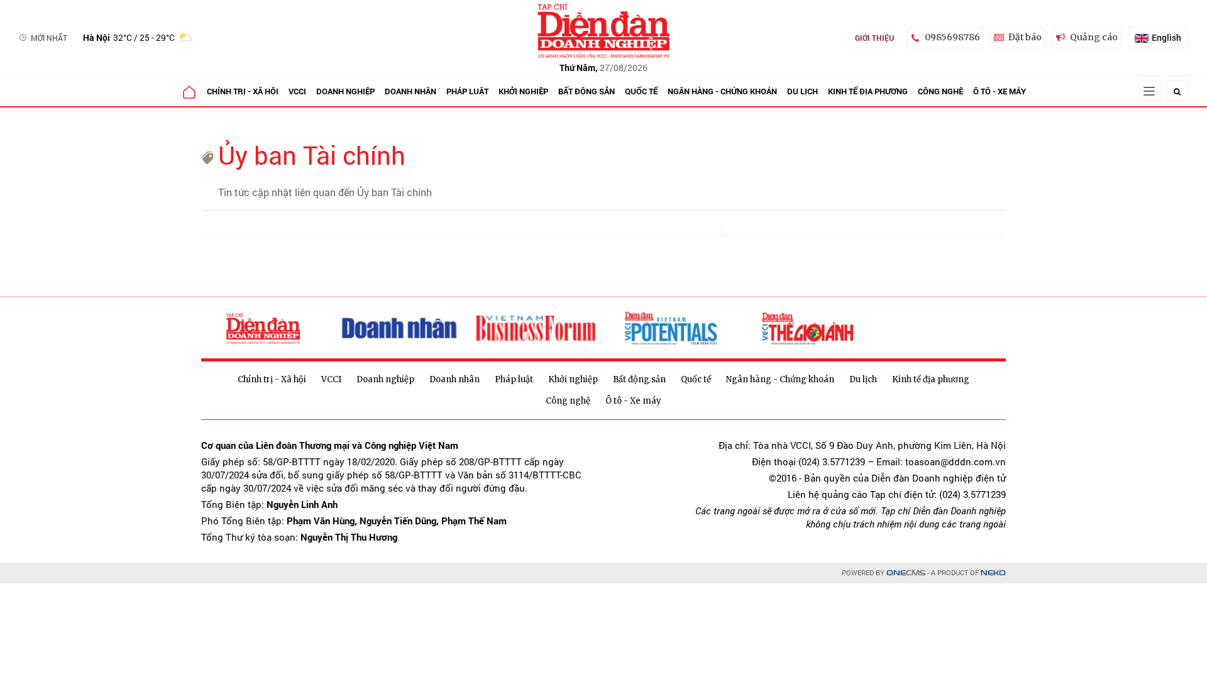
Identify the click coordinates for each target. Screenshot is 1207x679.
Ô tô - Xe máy (999, 91)
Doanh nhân (410, 91)
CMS (905, 573)
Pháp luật (467, 91)
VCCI (297, 91)
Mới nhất (49, 38)
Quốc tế (641, 91)
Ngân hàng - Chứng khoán (722, 91)
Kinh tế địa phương (868, 91)
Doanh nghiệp (345, 91)
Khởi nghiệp (523, 91)
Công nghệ (940, 91)
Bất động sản (586, 91)
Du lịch (802, 91)
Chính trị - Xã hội (242, 91)
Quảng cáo (1094, 37)
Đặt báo (1025, 37)
